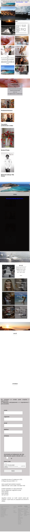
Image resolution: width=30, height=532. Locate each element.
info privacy (2, 516)
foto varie (19, 521)
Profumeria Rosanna (6, 110)
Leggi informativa (19, 1)
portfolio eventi (20, 518)
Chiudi (26, 1)
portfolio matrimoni (21, 508)
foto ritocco (20, 522)
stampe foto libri (26, 512)
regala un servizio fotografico (20, 510)
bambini (19, 519)
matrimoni (15, 507)
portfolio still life (20, 514)
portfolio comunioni (19, 513)
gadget (25, 513)
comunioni (19, 520)
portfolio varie (20, 517)
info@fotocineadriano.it (4, 514)
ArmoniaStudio (27, 507)
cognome (6, 416)
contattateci (21, 275)
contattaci (15, 512)
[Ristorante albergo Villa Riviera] (10, 243)
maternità (19, 523)
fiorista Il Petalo (5, 150)
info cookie (2, 515)
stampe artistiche (26, 514)
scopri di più (7, 63)
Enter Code (7, 461)
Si (11, 458)
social (14, 511)
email (5, 423)
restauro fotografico (26, 511)
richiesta (6, 436)
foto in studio (26, 508)
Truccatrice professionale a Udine (7, 125)
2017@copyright (3, 506)
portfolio (14, 506)
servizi (14, 510)
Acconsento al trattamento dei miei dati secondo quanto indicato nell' (15, 455)
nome (5, 410)
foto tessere (26, 509)
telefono (6, 429)
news (14, 508)
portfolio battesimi (21, 511)
